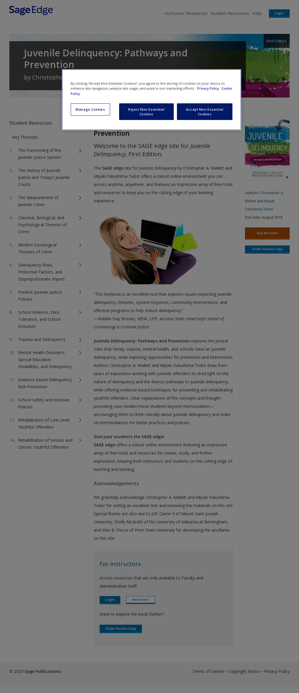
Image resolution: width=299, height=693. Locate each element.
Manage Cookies (90, 109)
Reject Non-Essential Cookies (146, 111)
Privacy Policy (208, 88)
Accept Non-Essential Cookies (204, 111)
